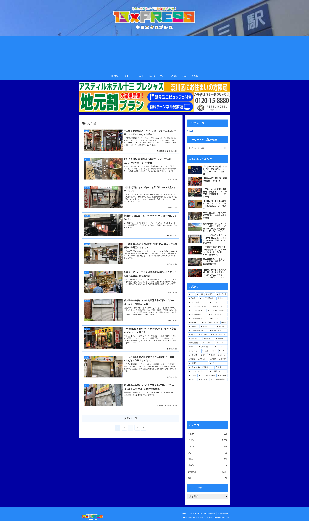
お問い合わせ (223, 513)
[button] (225, 148)
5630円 (190, 131)
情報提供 (212, 513)
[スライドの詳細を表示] (154, 97)
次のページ (130, 418)
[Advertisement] (154, 54)
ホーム (184, 513)
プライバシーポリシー (197, 513)
